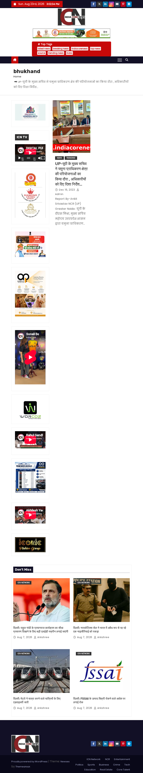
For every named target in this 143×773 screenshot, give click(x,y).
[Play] (19, 158)
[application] (30, 152)
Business (104, 764)
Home (17, 76)
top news (95, 48)
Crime (116, 764)
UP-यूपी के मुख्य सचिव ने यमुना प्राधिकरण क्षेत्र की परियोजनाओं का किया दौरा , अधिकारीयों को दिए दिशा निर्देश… (71, 174)
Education (90, 769)
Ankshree (43, 637)
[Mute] (40, 158)
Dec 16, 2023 (67, 189)
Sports (91, 764)
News (59, 158)
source (41, 53)
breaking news (61, 48)
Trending (70, 158)
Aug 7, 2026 (25, 637)
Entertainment (122, 759)
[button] (128, 60)
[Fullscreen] (43, 158)
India (69, 53)
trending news (55, 53)
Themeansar (23, 766)
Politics (79, 764)
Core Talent (123, 769)
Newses (65, 761)
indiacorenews (80, 48)
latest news (44, 48)
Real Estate (106, 769)
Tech (127, 764)
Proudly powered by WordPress (29, 761)
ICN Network (24, 582)
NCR (107, 759)
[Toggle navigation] (120, 60)
